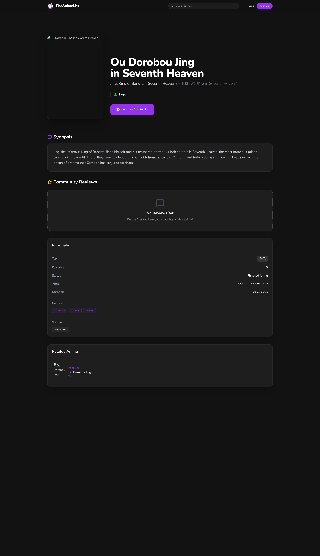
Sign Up (264, 6)
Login (251, 6)
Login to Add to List (135, 109)
